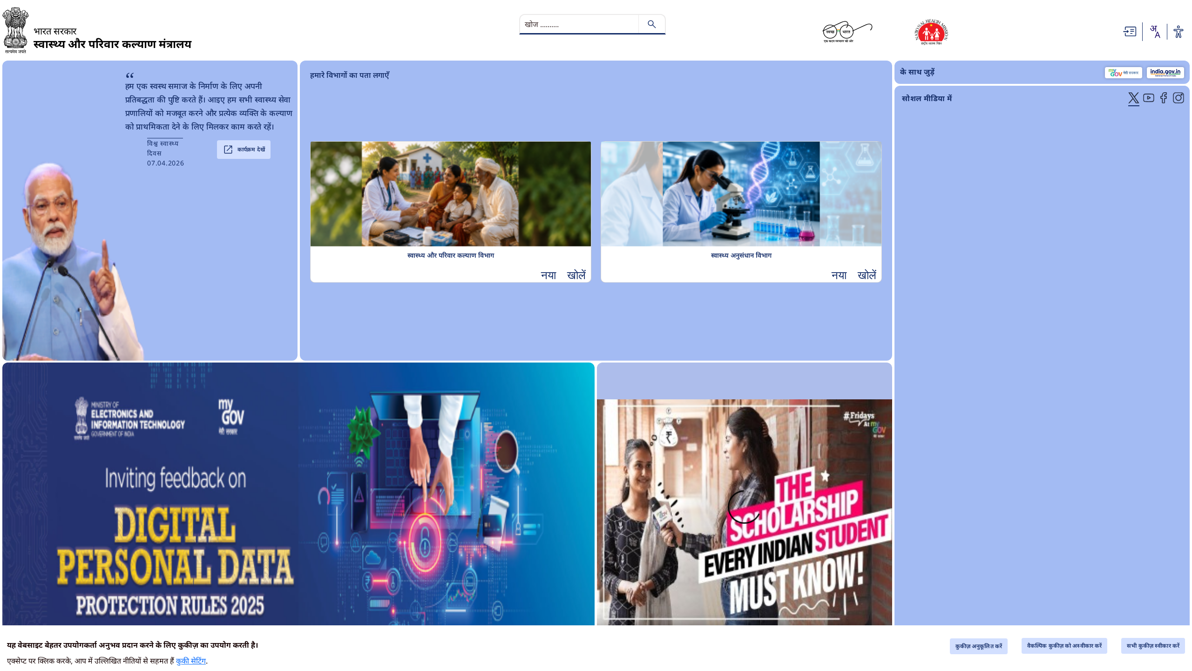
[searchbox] (580, 24)
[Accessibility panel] (1178, 31)
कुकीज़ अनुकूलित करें (978, 646)
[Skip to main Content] (1130, 31)
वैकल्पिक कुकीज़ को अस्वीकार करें (1064, 646)
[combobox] (1155, 32)
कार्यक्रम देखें (244, 149)
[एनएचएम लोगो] (931, 32)
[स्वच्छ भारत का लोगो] (847, 32)
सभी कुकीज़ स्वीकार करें (1153, 646)
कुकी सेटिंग (191, 661)
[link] (298, 513)
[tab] (1133, 98)
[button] (563, 274)
